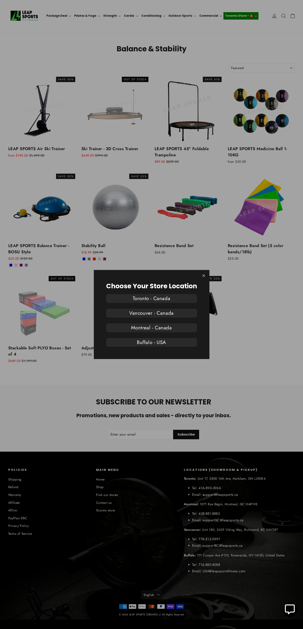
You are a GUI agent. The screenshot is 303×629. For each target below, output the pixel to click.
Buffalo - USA (151, 342)
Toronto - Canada (151, 298)
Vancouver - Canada (151, 313)
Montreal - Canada (151, 327)
